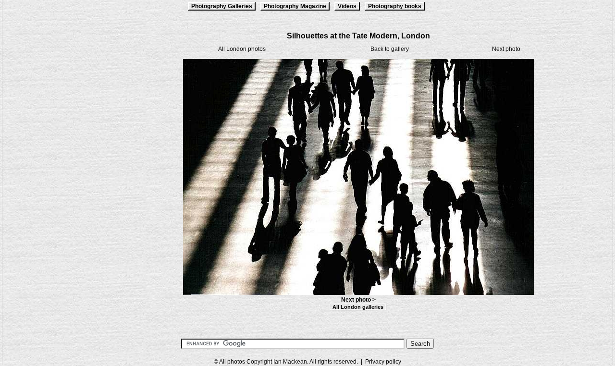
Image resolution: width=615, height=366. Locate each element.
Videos (347, 6)
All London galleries (357, 307)
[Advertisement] (50, 174)
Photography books (394, 6)
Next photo (506, 49)
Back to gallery (389, 49)
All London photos (242, 49)
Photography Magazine (295, 6)
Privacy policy (383, 361)
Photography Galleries (221, 6)
